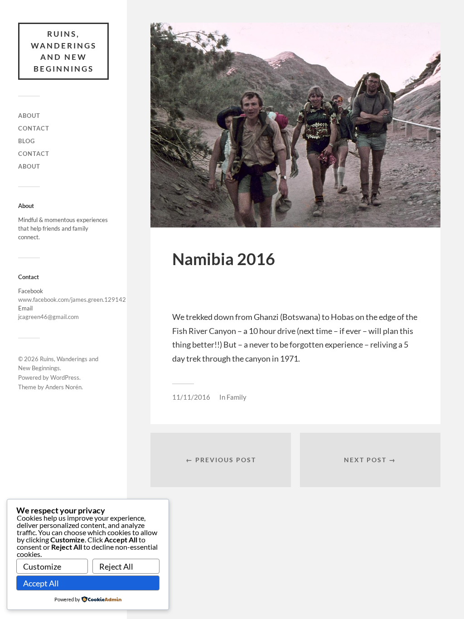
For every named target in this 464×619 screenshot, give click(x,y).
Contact (33, 128)
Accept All (41, 583)
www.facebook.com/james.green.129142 (72, 299)
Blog (26, 141)
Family (236, 397)
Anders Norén (63, 387)
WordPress (64, 377)
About (29, 115)
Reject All (116, 566)
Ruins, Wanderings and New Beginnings (64, 51)
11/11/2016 (191, 397)
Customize (42, 566)
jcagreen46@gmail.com (48, 316)
